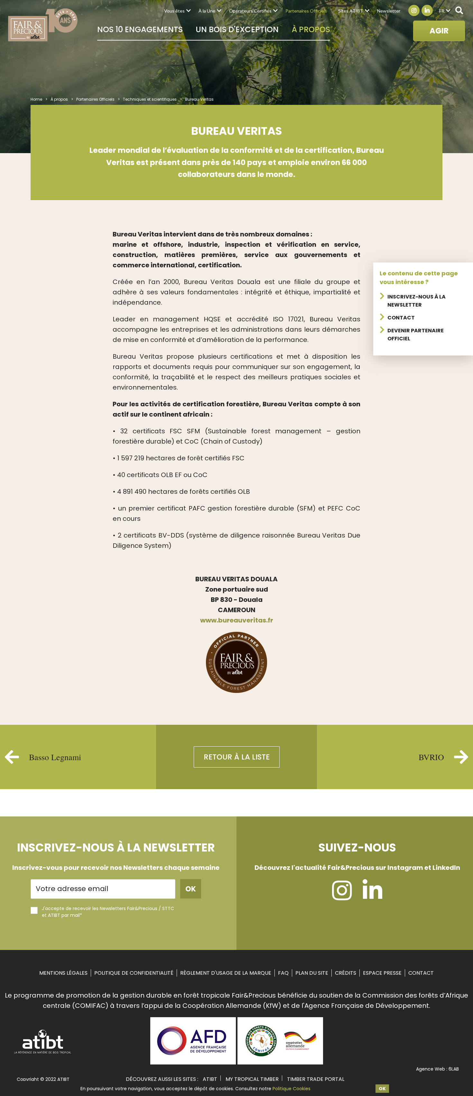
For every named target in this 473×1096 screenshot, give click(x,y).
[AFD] (193, 1062)
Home (36, 99)
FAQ (283, 973)
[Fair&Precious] (43, 24)
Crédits (345, 973)
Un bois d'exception (237, 29)
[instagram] (342, 896)
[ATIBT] (43, 1053)
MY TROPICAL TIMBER (252, 1079)
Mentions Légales (63, 973)
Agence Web (430, 1069)
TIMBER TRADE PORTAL (315, 1079)
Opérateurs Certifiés (250, 11)
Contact (401, 317)
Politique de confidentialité (133, 973)
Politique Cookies (292, 1088)
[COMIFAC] (280, 1062)
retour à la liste (237, 757)
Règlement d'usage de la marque (225, 973)
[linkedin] (372, 896)
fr (441, 11)
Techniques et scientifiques (150, 99)
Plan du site (311, 973)
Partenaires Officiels (306, 11)
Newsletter (388, 11)
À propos (311, 29)
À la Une (207, 11)
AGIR (439, 30)
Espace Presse (382, 973)
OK (382, 1088)
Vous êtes (174, 11)
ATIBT (210, 1079)
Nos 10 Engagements (140, 29)
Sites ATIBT (350, 11)
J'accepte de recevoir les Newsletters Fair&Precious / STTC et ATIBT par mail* (108, 911)
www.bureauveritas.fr (236, 620)
